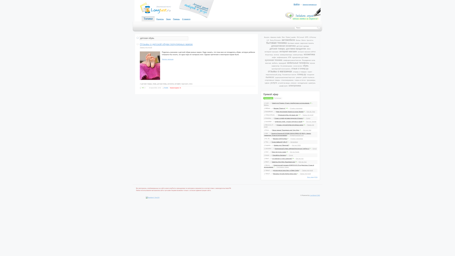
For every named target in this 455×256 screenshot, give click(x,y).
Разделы (160, 19)
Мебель (266, 105)
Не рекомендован (286, 66)
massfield (268, 121)
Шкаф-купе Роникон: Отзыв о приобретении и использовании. (291, 103)
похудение (310, 74)
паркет (310, 72)
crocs (190, 84)
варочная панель (307, 43)
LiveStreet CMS (315, 195)
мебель (275, 63)
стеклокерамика (287, 80)
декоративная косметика (283, 46)
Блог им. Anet (307, 130)
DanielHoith (269, 111)
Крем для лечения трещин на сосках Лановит (290, 111)
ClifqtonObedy (270, 115)
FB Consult (300, 37)
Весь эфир (310, 177)
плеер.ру (301, 74)
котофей (177, 84)
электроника (295, 86)
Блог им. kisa (303, 162)
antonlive (268, 148)
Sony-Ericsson (275, 40)
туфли (267, 83)
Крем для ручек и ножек (279, 152)
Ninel (267, 158)
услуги (273, 83)
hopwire (268, 145)
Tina (266, 142)
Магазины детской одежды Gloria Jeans (285, 173)
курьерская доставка (300, 57)
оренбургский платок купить (281, 69)
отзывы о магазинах (280, 71)
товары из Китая (300, 80)
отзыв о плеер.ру (299, 68)
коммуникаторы (286, 55)
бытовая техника (276, 42)
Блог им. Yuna (311, 111)
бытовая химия (293, 43)
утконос (294, 83)
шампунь (311, 83)
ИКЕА (309, 49)
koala (166, 88)
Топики (148, 18)
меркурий (282, 63)
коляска (276, 55)
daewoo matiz (275, 37)
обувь (155, 84)
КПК (289, 57)
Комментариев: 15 (175, 88)
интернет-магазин (288, 51)
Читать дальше (167, 59)
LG (268, 40)
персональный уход (273, 74)
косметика (309, 54)
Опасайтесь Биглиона (279, 155)
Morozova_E (269, 125)
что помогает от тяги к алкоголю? (282, 158)
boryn (267, 155)
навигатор (275, 66)
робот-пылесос (308, 77)
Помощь (176, 19)
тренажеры (311, 80)
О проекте (186, 19)
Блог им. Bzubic (294, 152)
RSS (316, 177)
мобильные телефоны (298, 63)
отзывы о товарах (300, 72)
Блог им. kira (299, 158)
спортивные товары (272, 80)
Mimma (267, 165)
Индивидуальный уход (297, 135)
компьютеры (298, 55)
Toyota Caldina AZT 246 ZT (279, 142)
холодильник (302, 83)
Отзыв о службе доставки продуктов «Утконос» (288, 118)
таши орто (184, 84)
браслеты (310, 40)
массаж (268, 63)
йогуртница (269, 55)
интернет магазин (271, 52)
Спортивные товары (283, 167)
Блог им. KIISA (296, 145)
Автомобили (294, 142)
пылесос (270, 77)
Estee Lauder (291, 37)
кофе (274, 57)
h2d (266, 133)
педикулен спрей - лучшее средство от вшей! (288, 121)
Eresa (267, 130)
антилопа (170, 84)
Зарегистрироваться (310, 4)
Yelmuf (267, 170)
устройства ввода (284, 83)
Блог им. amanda (311, 121)
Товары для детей (146, 47)
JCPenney (312, 37)
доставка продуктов (296, 49)
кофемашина (282, 57)
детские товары (146, 84)
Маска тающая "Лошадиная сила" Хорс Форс (285, 130)
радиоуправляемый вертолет (285, 77)
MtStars (267, 108)
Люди (168, 19)
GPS (306, 37)
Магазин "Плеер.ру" (279, 108)
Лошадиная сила (308, 60)
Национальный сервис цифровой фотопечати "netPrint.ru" (292, 148)
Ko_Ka (267, 138)
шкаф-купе (283, 86)
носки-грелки (297, 66)
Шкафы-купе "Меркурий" (281, 145)
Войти (297, 4)
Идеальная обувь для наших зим (288, 115)
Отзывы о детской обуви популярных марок (166, 44)
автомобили (288, 40)
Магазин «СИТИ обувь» (280, 138)
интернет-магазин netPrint (307, 52)
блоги (303, 40)
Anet (266, 152)
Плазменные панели (289, 74)
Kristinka (268, 118)
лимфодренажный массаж (292, 60)
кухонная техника (273, 60)
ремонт (299, 77)
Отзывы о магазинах (296, 108)
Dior (283, 37)
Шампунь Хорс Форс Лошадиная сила (283, 162)
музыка (312, 63)
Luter (267, 103)
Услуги (308, 118)
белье (298, 40)
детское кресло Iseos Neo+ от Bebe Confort (286, 170)
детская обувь (162, 84)
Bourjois (266, 37)
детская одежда (303, 46)
